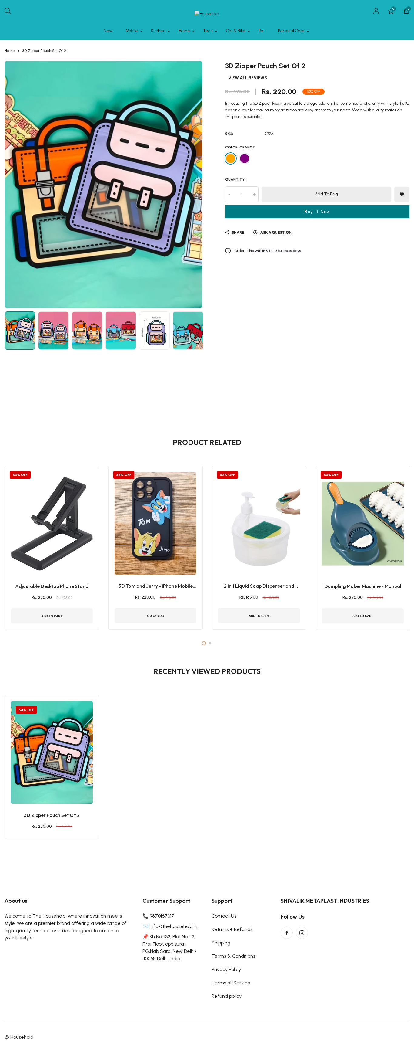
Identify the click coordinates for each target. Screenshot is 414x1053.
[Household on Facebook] (287, 933)
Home (10, 51)
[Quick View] (59, 781)
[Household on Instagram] (302, 933)
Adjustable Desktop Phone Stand (51, 586)
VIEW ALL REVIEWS (247, 78)
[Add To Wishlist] (44, 781)
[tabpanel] (52, 548)
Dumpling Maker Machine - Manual (362, 586)
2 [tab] (210, 643)
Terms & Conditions (233, 956)
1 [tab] (204, 643)
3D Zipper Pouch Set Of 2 (52, 815)
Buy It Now (317, 211)
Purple (244, 158)
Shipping (221, 943)
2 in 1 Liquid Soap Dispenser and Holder (259, 586)
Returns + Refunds (232, 929)
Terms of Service (231, 983)
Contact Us (224, 916)
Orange (230, 158)
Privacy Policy (226, 969)
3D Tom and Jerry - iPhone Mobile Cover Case (156, 586)
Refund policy (227, 996)
